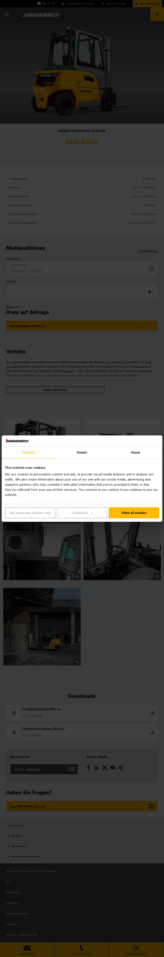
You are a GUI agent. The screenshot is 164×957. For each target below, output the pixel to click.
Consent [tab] (28, 452)
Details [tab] (82, 452)
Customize (80, 513)
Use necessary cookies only (30, 513)
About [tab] (135, 452)
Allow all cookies (133, 513)
